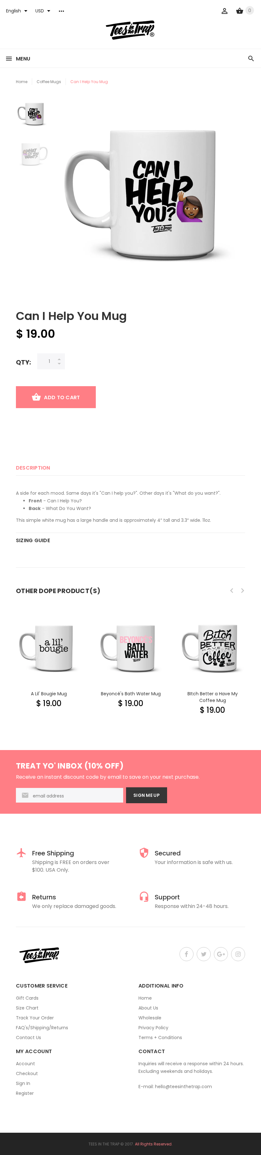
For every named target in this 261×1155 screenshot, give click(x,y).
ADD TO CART (62, 397)
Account (25, 1063)
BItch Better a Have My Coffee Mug (212, 697)
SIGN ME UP (146, 795)
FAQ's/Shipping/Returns (42, 1027)
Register (25, 1093)
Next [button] (242, 591)
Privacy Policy (153, 1027)
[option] (32, 117)
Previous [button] (232, 591)
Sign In (23, 1083)
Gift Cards (27, 998)
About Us (148, 1008)
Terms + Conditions (160, 1037)
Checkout (27, 1073)
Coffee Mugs (49, 81)
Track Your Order (35, 1018)
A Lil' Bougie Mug (49, 694)
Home (21, 81)
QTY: (23, 362)
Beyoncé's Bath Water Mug (131, 694)
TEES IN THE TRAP (103, 1144)
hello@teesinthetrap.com (183, 1086)
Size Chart (27, 1008)
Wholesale (149, 1018)
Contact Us (28, 1037)
